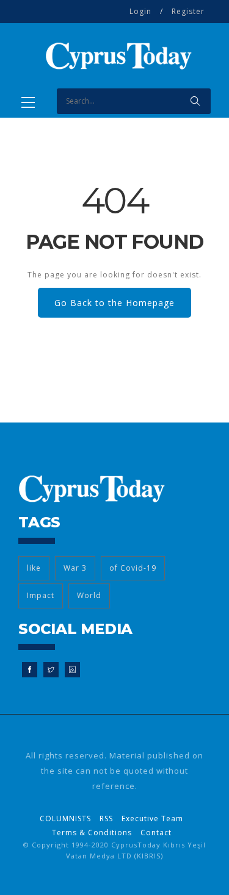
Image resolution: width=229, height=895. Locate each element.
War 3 (75, 568)
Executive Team (152, 818)
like (34, 568)
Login (140, 11)
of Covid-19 (132, 568)
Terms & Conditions (92, 832)
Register (188, 11)
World (89, 595)
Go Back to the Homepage (114, 302)
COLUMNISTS (65, 818)
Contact (156, 832)
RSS (106, 818)
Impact (40, 595)
